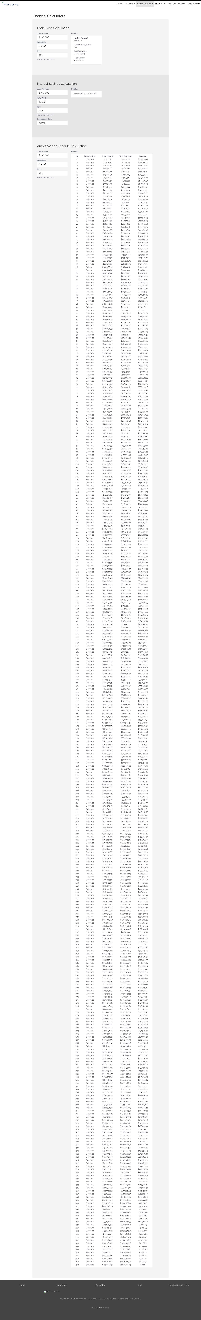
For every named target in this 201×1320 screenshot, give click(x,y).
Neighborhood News (176, 4)
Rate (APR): (41, 42)
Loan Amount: (43, 33)
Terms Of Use (67, 1298)
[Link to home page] (11, 4)
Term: (39, 51)
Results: (74, 33)
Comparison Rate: (44, 119)
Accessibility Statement (105, 1298)
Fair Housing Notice (130, 1298)
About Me (160, 5)
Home (119, 4)
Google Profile (194, 4)
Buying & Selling (145, 5)
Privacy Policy (83, 1298)
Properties (130, 5)
